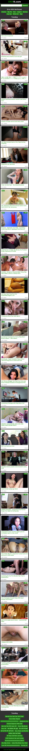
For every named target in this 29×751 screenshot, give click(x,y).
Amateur (3, 12)
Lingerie (19, 12)
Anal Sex (9, 14)
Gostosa (25, 12)
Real (21, 14)
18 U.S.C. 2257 (21, 749)
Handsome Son (24, 721)
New (14, 12)
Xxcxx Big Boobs (22, 726)
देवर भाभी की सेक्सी (23, 728)
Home (5, 749)
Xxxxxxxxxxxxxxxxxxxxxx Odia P (14, 740)
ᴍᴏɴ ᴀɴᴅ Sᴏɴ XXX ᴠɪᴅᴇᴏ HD (9, 726)
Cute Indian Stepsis (14, 719)
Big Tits (10, 12)
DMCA (14, 749)
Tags (9, 749)
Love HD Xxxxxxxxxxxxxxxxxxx (11, 745)
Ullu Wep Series (6, 743)
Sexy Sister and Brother (21, 731)
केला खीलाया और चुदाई (13, 728)
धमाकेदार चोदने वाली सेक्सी (14, 733)
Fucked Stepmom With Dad (14, 723)
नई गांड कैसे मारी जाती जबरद (7, 731)
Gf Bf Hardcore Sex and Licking (14, 738)
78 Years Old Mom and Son (14, 735)
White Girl (16, 14)
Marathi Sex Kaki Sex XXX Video (14, 716)
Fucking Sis (24, 745)
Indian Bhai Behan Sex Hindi (19, 743)
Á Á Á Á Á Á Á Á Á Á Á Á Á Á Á (9, 721)
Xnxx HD (3, 728)
